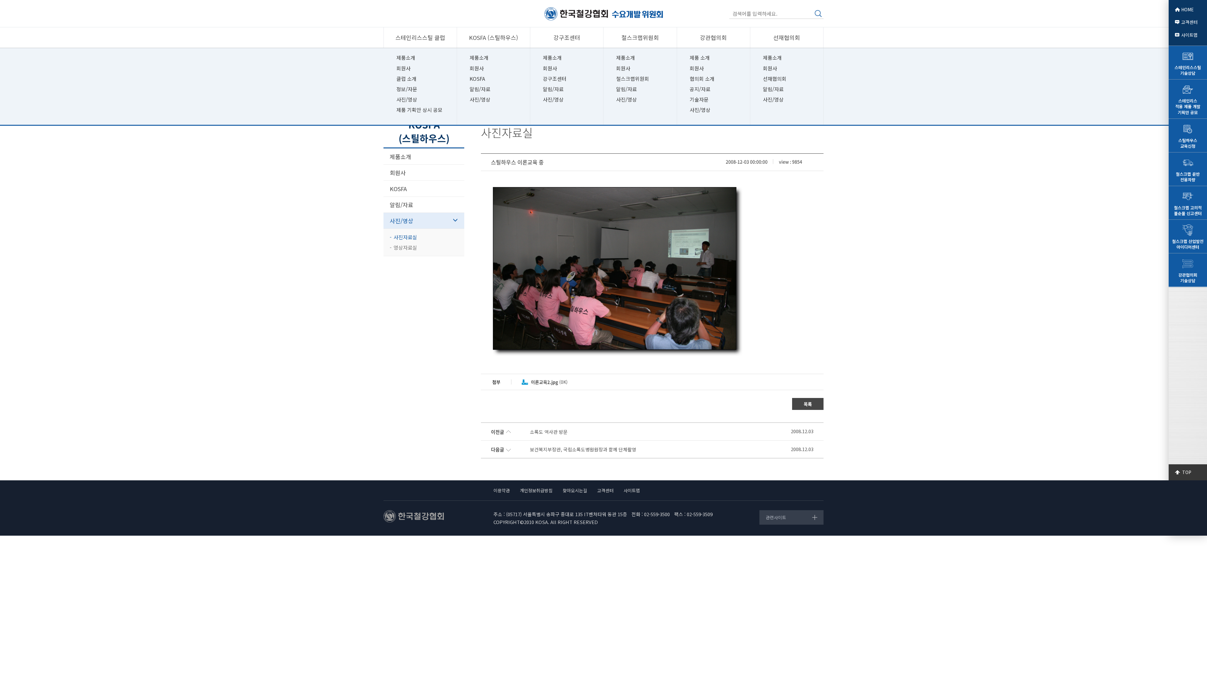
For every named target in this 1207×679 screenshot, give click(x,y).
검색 (818, 13)
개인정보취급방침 (536, 490)
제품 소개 (700, 57)
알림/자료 (480, 89)
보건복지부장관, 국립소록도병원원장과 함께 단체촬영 (583, 449)
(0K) (549, 382)
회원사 (403, 68)
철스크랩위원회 (632, 78)
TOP (1186, 472)
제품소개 (405, 57)
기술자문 (699, 99)
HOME (1187, 9)
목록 (808, 404)
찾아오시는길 (575, 490)
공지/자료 (700, 89)
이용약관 (501, 490)
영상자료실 (405, 247)
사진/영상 (406, 99)
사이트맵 (1189, 35)
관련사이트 (776, 517)
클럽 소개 (406, 78)
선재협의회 (774, 78)
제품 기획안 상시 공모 (419, 109)
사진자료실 (405, 237)
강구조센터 (554, 78)
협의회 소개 (702, 78)
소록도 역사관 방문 (549, 432)
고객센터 (1189, 22)
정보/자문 (406, 89)
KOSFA (477, 78)
